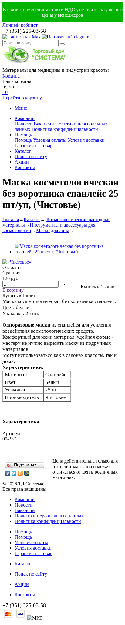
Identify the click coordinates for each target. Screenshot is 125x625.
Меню (21, 108)
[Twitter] (14, 473)
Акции (22, 162)
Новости (23, 123)
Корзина (11, 75)
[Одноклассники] (20, 473)
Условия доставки (86, 140)
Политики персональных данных (49, 515)
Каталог (23, 151)
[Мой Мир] (27, 473)
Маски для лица (52, 230)
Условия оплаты (49, 140)
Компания (25, 118)
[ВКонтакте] (8, 473)
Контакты (25, 167)
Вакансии (44, 123)
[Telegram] (65, 36)
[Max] (21, 36)
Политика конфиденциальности (65, 129)
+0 (5, 92)
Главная (10, 219)
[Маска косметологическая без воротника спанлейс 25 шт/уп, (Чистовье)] (69, 251)
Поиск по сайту (31, 156)
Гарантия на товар (33, 145)
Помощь (23, 134)
